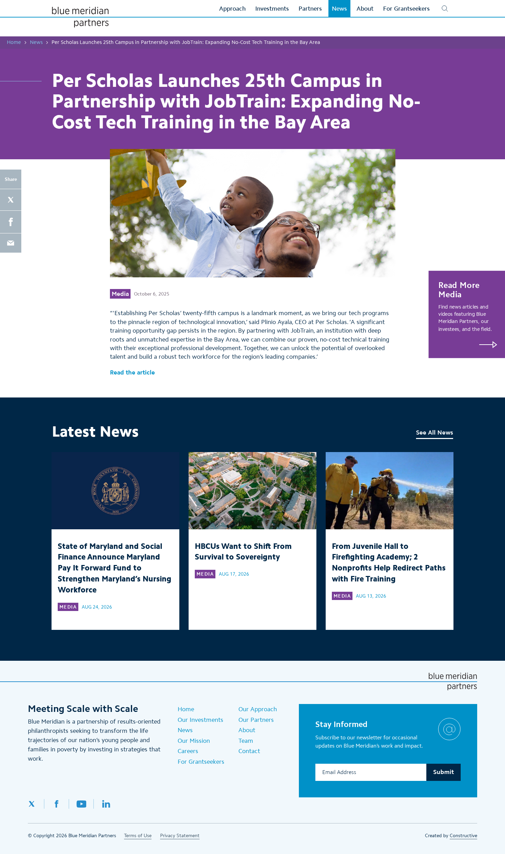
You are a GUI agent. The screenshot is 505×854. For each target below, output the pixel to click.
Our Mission (194, 741)
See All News (434, 432)
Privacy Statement (180, 836)
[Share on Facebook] (10, 222)
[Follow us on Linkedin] (106, 804)
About (246, 730)
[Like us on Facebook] (56, 804)
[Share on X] (10, 199)
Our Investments (200, 720)
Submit (443, 772)
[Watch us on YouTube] (81, 804)
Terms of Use (138, 836)
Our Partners (256, 720)
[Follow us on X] (36, 804)
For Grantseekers (201, 761)
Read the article (132, 372)
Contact (249, 751)
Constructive (463, 836)
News (36, 42)
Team (245, 741)
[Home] (80, 17)
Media (120, 294)
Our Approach (257, 709)
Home (14, 42)
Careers (188, 751)
